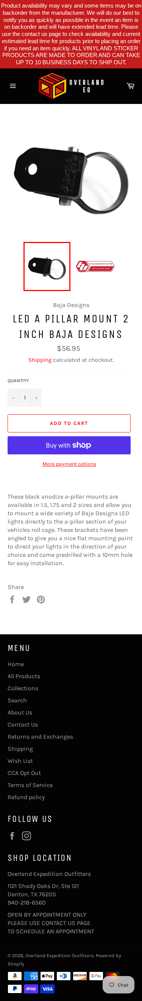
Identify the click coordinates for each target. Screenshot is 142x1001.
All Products (24, 676)
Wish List (20, 760)
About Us (20, 712)
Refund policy (26, 797)
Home (16, 664)
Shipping (39, 359)
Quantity (18, 380)
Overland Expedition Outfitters (59, 955)
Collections (23, 688)
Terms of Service (30, 785)
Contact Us (23, 724)
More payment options (69, 464)
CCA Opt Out (24, 772)
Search (17, 700)
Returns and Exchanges (40, 736)
